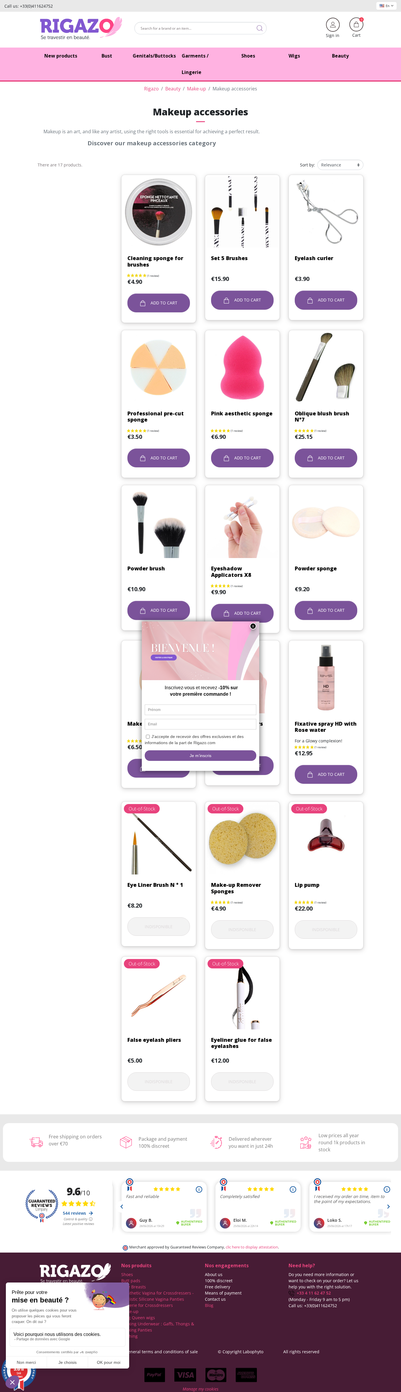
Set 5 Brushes (229, 258)
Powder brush (146, 568)
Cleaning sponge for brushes (155, 261)
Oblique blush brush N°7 (322, 416)
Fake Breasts (133, 1287)
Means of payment (223, 1293)
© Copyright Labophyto (240, 1351)
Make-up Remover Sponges (236, 888)
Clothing (129, 1336)
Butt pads (130, 1280)
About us (214, 1274)
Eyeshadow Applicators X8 (231, 571)
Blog (209, 1305)
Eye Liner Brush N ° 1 (155, 884)
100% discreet (218, 1280)
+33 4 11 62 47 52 (312, 1293)
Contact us (215, 1299)
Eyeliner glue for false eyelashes (241, 1043)
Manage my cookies (200, 1389)
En (387, 6)
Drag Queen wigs (138, 1317)
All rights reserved (301, 1351)
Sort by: (307, 165)
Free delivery (217, 1287)
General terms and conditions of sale (161, 1351)
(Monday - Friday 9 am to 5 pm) (319, 1299)
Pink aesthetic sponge (241, 413)
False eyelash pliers (154, 1039)
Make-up (130, 1311)
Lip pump (307, 884)
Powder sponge (316, 568)
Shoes (127, 1274)
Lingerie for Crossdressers (147, 1305)
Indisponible (159, 926)
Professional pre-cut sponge (155, 416)
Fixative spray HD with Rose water (326, 727)
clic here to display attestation (252, 1247)
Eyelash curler (314, 258)
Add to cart (163, 303)
